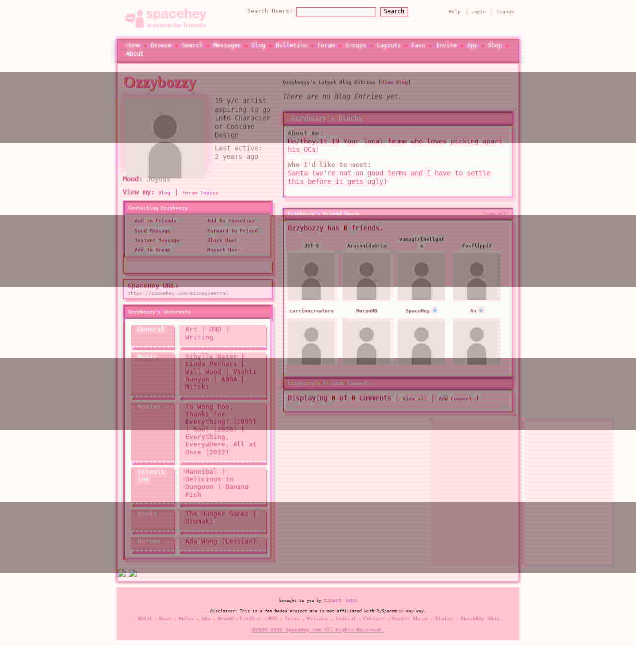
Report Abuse (410, 620)
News (165, 620)
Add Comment (455, 402)
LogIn (478, 13)
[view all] (495, 216)
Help (455, 13)
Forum (326, 47)
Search (394, 12)
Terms (292, 620)
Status (444, 620)
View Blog (394, 85)
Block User (220, 243)
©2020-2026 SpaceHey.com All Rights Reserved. (318, 631)
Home (133, 47)
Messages (227, 47)
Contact (374, 620)
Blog (258, 47)
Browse (161, 47)
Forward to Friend (231, 234)
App (472, 47)
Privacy (317, 620)
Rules (186, 620)
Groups (355, 47)
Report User (222, 253)
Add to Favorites (229, 224)
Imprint (345, 620)
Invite (446, 47)
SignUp (505, 13)
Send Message (151, 234)
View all (415, 402)
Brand (225, 620)
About (135, 55)
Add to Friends (154, 224)
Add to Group (151, 253)
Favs (418, 47)
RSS (272, 620)
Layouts (389, 47)
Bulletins (291, 47)
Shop (495, 47)
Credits (250, 620)
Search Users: (270, 12)
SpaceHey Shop (480, 620)
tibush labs (340, 601)
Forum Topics (200, 196)
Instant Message (155, 243)
